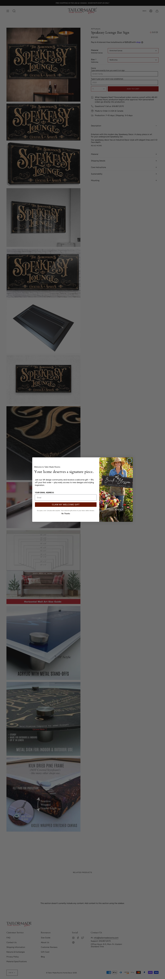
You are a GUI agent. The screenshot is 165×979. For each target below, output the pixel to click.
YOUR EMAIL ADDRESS (44, 493)
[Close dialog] (129, 460)
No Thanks (65, 513)
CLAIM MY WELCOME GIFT (66, 504)
